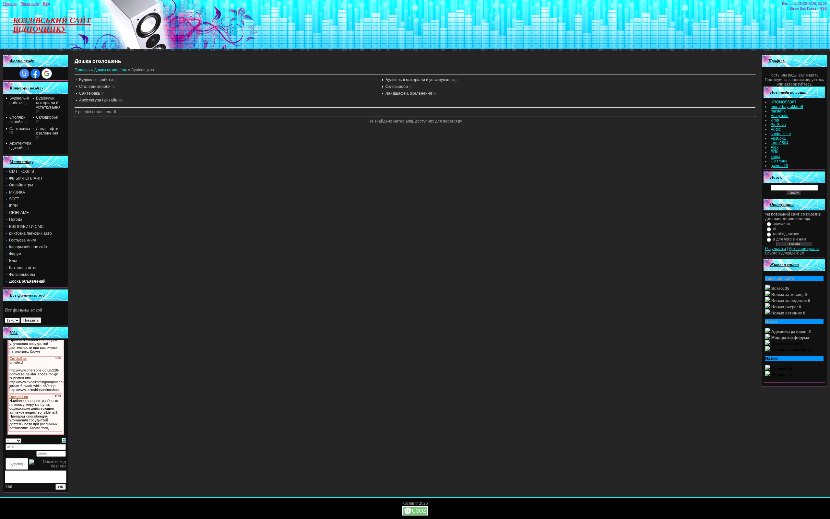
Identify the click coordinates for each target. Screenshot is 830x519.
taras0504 (779, 143)
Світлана (779, 161)
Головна (10, 4)
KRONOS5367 (784, 102)
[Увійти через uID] (24, 73)
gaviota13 (779, 165)
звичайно (781, 223)
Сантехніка (19, 128)
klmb (775, 120)
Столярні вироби (18, 119)
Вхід (46, 4)
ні (774, 229)
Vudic (776, 129)
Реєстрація (30, 4)
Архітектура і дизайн (20, 145)
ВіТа (774, 152)
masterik (778, 111)
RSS (823, 8)
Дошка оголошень (110, 70)
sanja (775, 156)
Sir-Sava (778, 125)
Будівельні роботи (19, 100)
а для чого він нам (789, 239)
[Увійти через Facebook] (35, 73)
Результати (775, 248)
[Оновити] (64, 440)
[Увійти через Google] (47, 73)
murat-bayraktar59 (787, 106)
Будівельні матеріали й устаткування (48, 103)
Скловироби (47, 117)
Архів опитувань (804, 248)
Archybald (779, 115)
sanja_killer (781, 134)
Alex (774, 147)
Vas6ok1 (778, 138)
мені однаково (786, 234)
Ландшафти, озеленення (47, 131)
